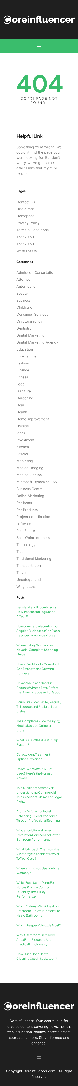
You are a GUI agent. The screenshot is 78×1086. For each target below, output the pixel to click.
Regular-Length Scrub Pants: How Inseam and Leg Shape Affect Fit (36, 611)
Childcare (24, 307)
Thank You (25, 237)
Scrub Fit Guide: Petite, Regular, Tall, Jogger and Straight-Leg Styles (38, 706)
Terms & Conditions (32, 230)
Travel (21, 572)
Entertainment (28, 356)
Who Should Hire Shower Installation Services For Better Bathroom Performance (38, 834)
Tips (19, 551)
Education (24, 349)
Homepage (25, 216)
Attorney (23, 279)
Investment (25, 440)
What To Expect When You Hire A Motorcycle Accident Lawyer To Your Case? (37, 853)
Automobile (25, 286)
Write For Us (26, 251)
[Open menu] (39, 45)
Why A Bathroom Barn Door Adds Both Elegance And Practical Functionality (35, 939)
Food (20, 384)
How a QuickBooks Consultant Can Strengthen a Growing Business (37, 668)
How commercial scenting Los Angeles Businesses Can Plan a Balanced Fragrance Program (38, 630)
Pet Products (27, 510)
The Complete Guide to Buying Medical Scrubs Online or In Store (38, 725)
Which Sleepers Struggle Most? (38, 925)
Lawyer (22, 454)
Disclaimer (25, 209)
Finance (22, 370)
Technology (26, 544)
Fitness (22, 377)
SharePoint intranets (33, 537)
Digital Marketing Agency (37, 342)
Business (23, 300)
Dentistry (23, 328)
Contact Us (25, 202)
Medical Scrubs (29, 475)
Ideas (20, 433)
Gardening (24, 398)
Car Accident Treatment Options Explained (33, 756)
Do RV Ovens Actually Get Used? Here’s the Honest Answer (34, 773)
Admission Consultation (35, 272)
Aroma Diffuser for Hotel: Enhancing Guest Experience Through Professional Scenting (38, 815)
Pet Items (24, 503)
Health (21, 412)
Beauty (22, 293)
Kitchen (22, 447)
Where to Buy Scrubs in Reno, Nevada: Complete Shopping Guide (37, 649)
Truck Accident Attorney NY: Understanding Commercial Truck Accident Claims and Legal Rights (39, 794)
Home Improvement (32, 419)
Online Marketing (30, 496)
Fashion (22, 363)
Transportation (28, 565)
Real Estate (25, 530)
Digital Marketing (30, 335)
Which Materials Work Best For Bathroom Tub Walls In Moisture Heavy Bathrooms (38, 910)
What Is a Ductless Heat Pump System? (37, 742)
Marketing (24, 461)
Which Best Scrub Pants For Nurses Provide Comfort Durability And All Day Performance (35, 889)
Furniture (23, 391)
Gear (20, 405)
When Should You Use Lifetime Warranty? (38, 870)
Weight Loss (26, 586)
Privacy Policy (28, 223)
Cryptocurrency (29, 321)
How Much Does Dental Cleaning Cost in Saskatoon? (36, 956)
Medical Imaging (29, 468)
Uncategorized (28, 579)
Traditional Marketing (33, 558)
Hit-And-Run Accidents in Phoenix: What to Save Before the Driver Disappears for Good (38, 687)
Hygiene (23, 426)
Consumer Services (32, 314)
